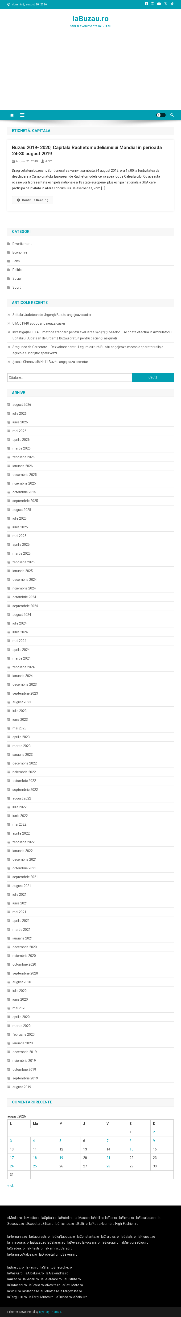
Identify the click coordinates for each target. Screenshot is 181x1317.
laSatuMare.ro (72, 1285)
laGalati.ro (128, 1236)
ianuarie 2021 (22, 938)
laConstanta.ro (88, 1236)
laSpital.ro (48, 1218)
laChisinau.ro (64, 1223)
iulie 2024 (19, 623)
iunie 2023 (20, 719)
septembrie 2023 (25, 693)
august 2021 (21, 886)
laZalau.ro (80, 1297)
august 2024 (21, 615)
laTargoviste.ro (71, 1291)
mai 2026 (19, 431)
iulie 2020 (19, 991)
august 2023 (21, 702)
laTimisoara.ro (18, 1242)
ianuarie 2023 (22, 754)
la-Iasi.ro (32, 1267)
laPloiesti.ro (146, 1236)
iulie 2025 (19, 518)
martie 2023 (21, 746)
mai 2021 (19, 912)
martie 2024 (21, 658)
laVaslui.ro (16, 1273)
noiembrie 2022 (24, 772)
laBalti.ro (81, 1223)
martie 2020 (21, 1026)
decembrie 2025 (24, 475)
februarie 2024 (23, 667)
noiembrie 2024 (24, 588)
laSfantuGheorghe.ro (56, 1267)
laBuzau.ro (91, 18)
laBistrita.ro (72, 1279)
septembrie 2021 (25, 877)
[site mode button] (161, 115)
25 (35, 1166)
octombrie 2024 (24, 597)
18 (35, 1158)
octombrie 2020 (24, 964)
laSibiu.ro (14, 1291)
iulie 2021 (19, 894)
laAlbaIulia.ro (34, 1273)
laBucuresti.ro (39, 1236)
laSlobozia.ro (49, 1291)
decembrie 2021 (24, 859)
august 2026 (21, 404)
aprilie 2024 (21, 650)
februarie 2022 (23, 842)
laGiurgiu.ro (111, 1242)
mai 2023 (19, 728)
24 (12, 1166)
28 (108, 1166)
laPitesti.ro (35, 1248)
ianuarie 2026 (22, 466)
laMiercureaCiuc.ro (134, 1242)
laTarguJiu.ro (18, 1297)
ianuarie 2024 (22, 676)
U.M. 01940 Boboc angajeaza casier (38, 323)
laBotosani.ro (17, 1285)
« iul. (10, 1185)
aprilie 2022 (21, 833)
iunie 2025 (20, 527)
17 (12, 1158)
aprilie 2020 (21, 1017)
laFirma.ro (126, 1218)
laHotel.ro (65, 1218)
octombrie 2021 (24, 868)
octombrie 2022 (24, 781)
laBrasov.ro (15, 1267)
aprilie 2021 (21, 921)
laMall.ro (97, 1218)
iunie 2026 (20, 422)
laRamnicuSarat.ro (59, 1248)
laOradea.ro (16, 1248)
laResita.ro (52, 1285)
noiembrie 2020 (24, 956)
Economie (19, 252)
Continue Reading (35, 200)
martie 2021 (21, 929)
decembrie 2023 (24, 684)
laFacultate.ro (146, 1218)
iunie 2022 (20, 816)
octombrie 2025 (24, 492)
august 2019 (21, 1087)
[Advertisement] (90, 75)
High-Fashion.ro (126, 1223)
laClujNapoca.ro (63, 1236)
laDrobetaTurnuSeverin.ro (58, 1254)
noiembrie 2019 (24, 1060)
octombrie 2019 (24, 1069)
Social (16, 278)
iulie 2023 (19, 711)
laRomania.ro (17, 1236)
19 (61, 1158)
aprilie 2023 (21, 737)
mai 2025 (19, 536)
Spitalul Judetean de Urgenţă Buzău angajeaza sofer (51, 315)
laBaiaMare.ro (51, 1279)
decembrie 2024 (24, 579)
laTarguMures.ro (41, 1297)
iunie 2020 (20, 999)
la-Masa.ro (82, 1218)
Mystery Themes (50, 1311)
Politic (16, 270)
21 (108, 1158)
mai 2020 (19, 1008)
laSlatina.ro (30, 1291)
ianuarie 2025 (22, 571)
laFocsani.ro (91, 1242)
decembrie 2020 (24, 947)
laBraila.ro (36, 1285)
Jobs (16, 261)
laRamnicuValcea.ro (22, 1254)
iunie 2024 (20, 632)
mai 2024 (19, 641)
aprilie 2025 (21, 544)
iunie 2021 (20, 903)
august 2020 (21, 982)
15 (131, 1149)
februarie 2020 (23, 1034)
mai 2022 (19, 824)
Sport (16, 287)
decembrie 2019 (24, 1052)
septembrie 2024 (25, 606)
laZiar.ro (111, 1218)
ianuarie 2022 (22, 851)
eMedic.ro (14, 1218)
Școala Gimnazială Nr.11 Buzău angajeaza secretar (50, 362)
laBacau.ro (31, 1279)
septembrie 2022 (25, 790)
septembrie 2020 (25, 973)
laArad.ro (14, 1279)
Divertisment (22, 244)
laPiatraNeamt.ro (102, 1223)
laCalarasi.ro (56, 1242)
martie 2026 (21, 448)
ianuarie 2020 (22, 1043)
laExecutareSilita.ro (39, 1223)
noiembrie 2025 (24, 483)
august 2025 (21, 510)
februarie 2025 (23, 562)
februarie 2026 (23, 457)
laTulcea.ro (64, 1297)
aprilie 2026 (21, 440)
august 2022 (21, 798)
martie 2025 (21, 553)
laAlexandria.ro (57, 1273)
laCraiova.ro (110, 1236)
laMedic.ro (32, 1218)
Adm (48, 161)
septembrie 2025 (25, 501)
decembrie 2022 (24, 763)
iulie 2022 (19, 807)
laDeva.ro (74, 1242)
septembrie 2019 (25, 1078)
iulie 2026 (19, 413)
